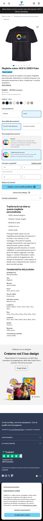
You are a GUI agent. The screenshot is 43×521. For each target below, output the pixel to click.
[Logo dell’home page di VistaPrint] (21, 3)
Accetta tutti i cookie (22, 515)
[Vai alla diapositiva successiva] (40, 43)
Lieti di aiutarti (7, 437)
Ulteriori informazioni (21, 11)
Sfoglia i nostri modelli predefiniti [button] (19, 187)
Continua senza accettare (11, 487)
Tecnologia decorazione (11, 134)
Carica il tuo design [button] (20, 193)
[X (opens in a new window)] (9, 476)
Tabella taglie (36, 163)
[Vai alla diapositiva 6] (26, 65)
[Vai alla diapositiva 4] (21, 65)
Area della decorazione (11, 121)
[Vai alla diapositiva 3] (19, 65)
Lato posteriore (8, 109)
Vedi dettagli (6, 85)
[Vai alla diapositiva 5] (24, 65)
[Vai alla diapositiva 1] (13, 65)
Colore (7, 99)
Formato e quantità (9, 163)
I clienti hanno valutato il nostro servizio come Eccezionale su (21, 468)
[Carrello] (38, 3)
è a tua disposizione (16, 429)
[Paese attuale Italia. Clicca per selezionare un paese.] (38, 476)
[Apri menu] (4, 3)
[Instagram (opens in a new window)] (6, 476)
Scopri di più (21, 368)
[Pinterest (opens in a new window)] (12, 476)
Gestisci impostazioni (22, 510)
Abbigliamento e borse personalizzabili (26, 16)
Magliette (6, 19)
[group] (21, 174)
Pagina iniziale (6, 16)
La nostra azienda (8, 443)
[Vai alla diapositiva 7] (29, 65)
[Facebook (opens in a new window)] (3, 476)
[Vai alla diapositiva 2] (16, 65)
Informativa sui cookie (29, 505)
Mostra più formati (8, 182)
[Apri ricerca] (9, 3)
